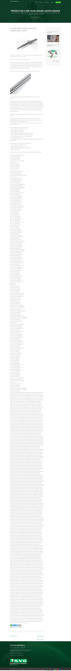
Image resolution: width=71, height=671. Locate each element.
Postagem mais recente (13, 636)
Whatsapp (58, 2)
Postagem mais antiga (40, 636)
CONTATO (52, 2)
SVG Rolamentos (14, 1)
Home (36, 2)
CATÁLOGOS (47, 2)
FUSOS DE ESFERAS (18, 627)
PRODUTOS (41, 2)
